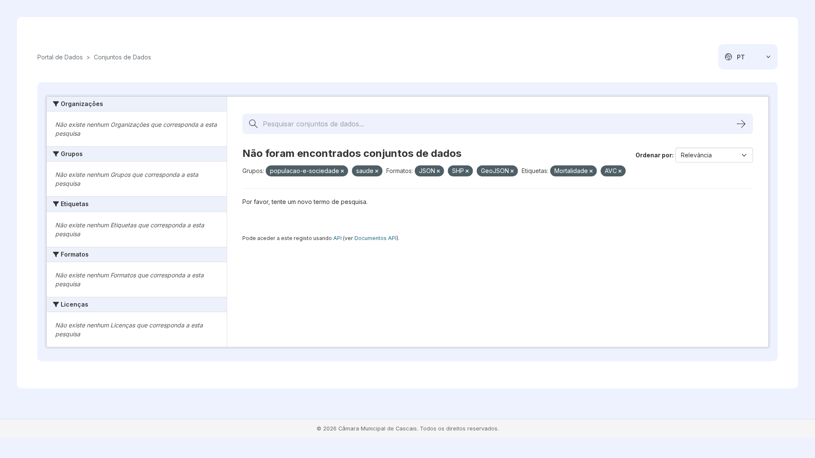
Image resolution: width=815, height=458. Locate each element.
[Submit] (741, 124)
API (337, 238)
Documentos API (375, 238)
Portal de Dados (60, 57)
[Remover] (342, 171)
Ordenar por (653, 155)
